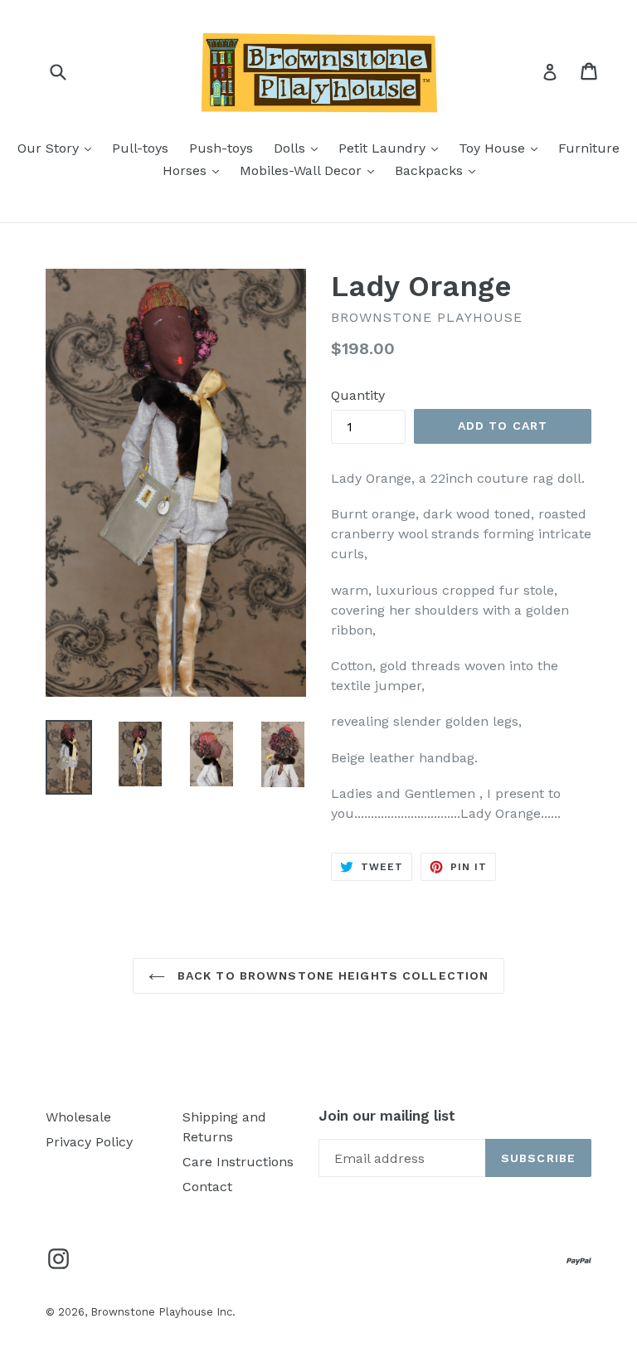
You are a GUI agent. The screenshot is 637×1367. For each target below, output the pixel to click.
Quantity (358, 395)
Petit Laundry (392, 147)
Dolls (300, 147)
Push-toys (221, 148)
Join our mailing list (386, 1115)
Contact (207, 1186)
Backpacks (439, 170)
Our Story (58, 147)
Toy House (502, 147)
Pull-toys (140, 148)
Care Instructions (238, 1162)
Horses (195, 170)
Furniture (589, 148)
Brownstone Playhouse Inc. (163, 1312)
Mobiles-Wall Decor (311, 170)
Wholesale (78, 1117)
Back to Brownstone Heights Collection (331, 975)
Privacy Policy (89, 1142)
